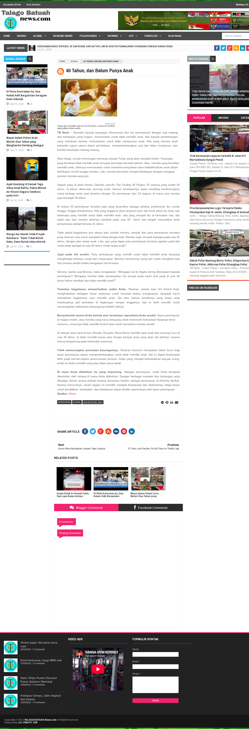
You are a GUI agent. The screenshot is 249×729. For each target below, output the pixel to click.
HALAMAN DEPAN (12, 4)
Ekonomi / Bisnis (63, 35)
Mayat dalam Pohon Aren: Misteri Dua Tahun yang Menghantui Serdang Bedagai (25, 141)
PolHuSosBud (88, 35)
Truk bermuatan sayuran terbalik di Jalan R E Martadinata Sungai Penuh (218, 158)
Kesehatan (64, 402)
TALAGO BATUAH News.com (40, 720)
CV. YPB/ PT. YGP (28, 722)
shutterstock (110, 124)
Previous (191, 87)
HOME (7, 35)
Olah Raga (174, 35)
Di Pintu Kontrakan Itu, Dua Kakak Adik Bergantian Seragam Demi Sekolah (26, 95)
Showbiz (113, 35)
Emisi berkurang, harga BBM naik (41, 660)
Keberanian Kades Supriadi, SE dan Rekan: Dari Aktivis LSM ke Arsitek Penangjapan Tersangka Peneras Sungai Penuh (105, 46)
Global (37, 35)
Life (131, 35)
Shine (72, 393)
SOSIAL (74, 61)
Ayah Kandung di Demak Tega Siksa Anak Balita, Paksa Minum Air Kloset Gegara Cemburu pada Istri (26, 190)
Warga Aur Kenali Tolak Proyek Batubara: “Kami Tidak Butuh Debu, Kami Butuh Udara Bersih (26, 238)
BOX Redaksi (33, 4)
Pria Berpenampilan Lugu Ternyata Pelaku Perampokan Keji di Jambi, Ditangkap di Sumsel (219, 210)
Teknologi (150, 35)
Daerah (21, 35)
